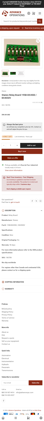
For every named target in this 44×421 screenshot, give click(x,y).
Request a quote (8, 338)
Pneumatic (6, 367)
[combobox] (22, 21)
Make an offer (13, 158)
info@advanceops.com (24, 392)
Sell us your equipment (10, 341)
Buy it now (22, 151)
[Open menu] (39, 13)
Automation (6, 355)
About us (5, 332)
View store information (13, 170)
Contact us (37, 127)
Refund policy (7, 309)
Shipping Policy (7, 312)
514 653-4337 (9, 395)
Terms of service (8, 318)
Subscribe (35, 383)
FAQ (3, 335)
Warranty (5, 321)
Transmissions (7, 370)
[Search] (39, 21)
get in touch (15, 202)
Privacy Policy (7, 315)
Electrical (5, 358)
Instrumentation (8, 361)
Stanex (4, 91)
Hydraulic (5, 364)
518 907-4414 (9, 392)
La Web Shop (37, 410)
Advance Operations (14, 410)
